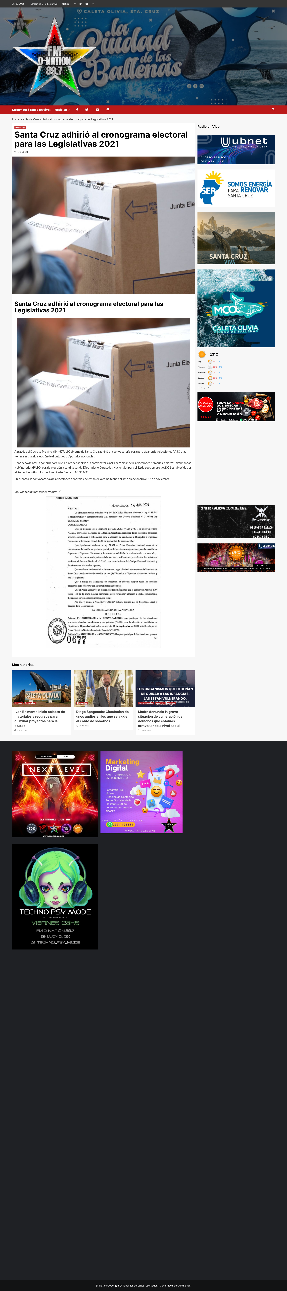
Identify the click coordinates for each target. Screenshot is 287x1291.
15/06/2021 (22, 152)
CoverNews (166, 1285)
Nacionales (20, 128)
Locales (18, 703)
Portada (17, 119)
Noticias (66, 3)
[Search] (273, 109)
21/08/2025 (84, 726)
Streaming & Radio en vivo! (44, 3)
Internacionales (146, 703)
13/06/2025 (146, 730)
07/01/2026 (22, 730)
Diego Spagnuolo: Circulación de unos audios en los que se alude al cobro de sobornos (102, 716)
